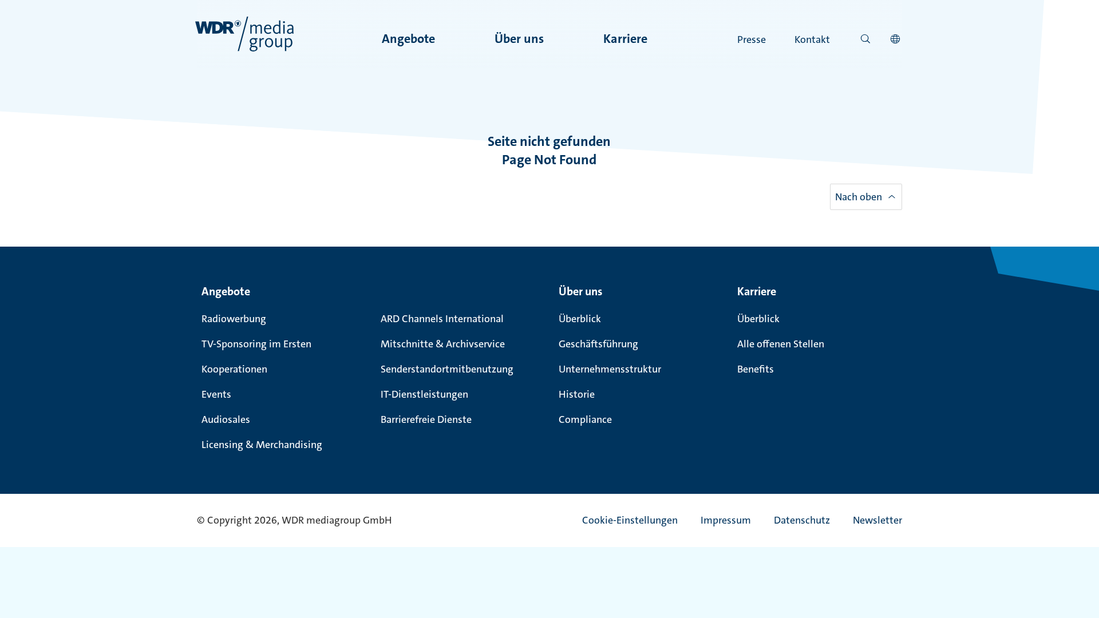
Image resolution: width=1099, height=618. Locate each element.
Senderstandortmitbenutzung (447, 369)
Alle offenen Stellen (780, 344)
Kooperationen (234, 369)
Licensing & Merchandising (261, 444)
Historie (577, 394)
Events (216, 394)
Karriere (625, 38)
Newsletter (877, 520)
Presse (751, 39)
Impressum (726, 520)
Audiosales (225, 419)
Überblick (580, 319)
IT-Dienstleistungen (424, 394)
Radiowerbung (233, 319)
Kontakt (812, 39)
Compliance (585, 419)
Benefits (755, 369)
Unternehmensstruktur (610, 369)
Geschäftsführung (598, 344)
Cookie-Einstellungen (630, 520)
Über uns (519, 38)
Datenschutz (802, 520)
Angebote (408, 38)
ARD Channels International (442, 319)
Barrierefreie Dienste (426, 419)
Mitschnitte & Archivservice (443, 344)
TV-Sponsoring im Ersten (256, 344)
